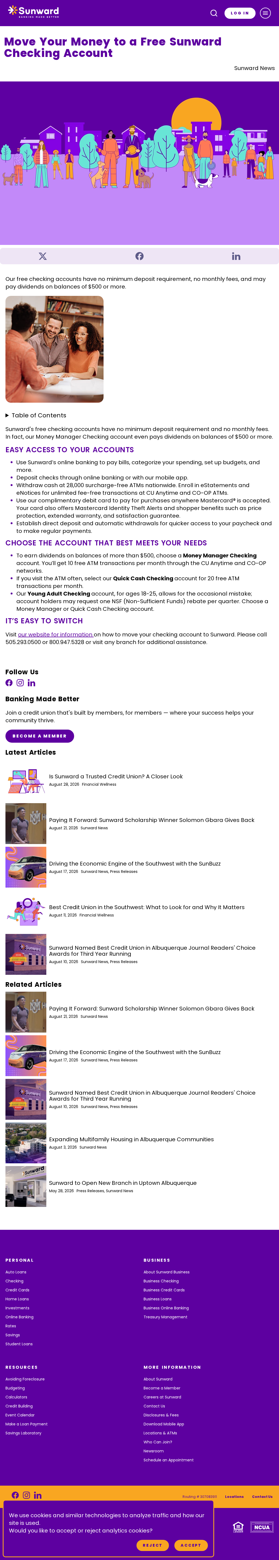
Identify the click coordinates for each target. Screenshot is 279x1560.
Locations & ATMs (160, 1433)
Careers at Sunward (162, 1397)
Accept (191, 1545)
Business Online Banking (166, 1308)
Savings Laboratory (23, 1433)
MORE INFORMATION (172, 1367)
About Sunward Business (167, 1272)
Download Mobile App (164, 1424)
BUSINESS (157, 1260)
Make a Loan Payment (26, 1424)
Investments (17, 1308)
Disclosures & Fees (161, 1415)
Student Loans (19, 1344)
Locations (234, 1496)
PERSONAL (19, 1260)
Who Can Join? (158, 1442)
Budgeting (15, 1388)
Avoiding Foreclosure (25, 1379)
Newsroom (154, 1451)
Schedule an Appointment (169, 1460)
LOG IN (240, 13)
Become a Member (40, 736)
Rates (10, 1326)
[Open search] (214, 13)
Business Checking (161, 1281)
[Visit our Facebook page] (9, 684)
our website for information (56, 634)
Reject (153, 1545)
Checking (14, 1281)
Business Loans (158, 1299)
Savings (12, 1335)
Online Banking (19, 1317)
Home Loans (17, 1299)
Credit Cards (17, 1290)
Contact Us (154, 1406)
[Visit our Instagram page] (20, 684)
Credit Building (19, 1406)
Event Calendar (20, 1415)
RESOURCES (21, 1367)
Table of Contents (39, 415)
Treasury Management (165, 1317)
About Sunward (158, 1379)
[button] (265, 13)
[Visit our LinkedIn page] (31, 684)
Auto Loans (15, 1272)
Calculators (16, 1397)
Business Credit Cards (164, 1290)
